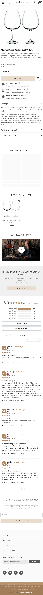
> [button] (28, 489)
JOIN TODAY (21, 521)
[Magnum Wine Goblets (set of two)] (11, 209)
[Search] (9, 2)
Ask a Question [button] (22, 328)
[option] (21, 26)
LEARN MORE (21, 288)
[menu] (3, 2)
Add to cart (18, 78)
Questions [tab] (19, 335)
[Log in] (34, 2)
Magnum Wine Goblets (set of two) (11, 221)
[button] (36, 45)
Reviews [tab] (5, 335)
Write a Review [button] (22, 323)
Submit (34, 561)
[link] (11, 182)
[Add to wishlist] (38, 78)
